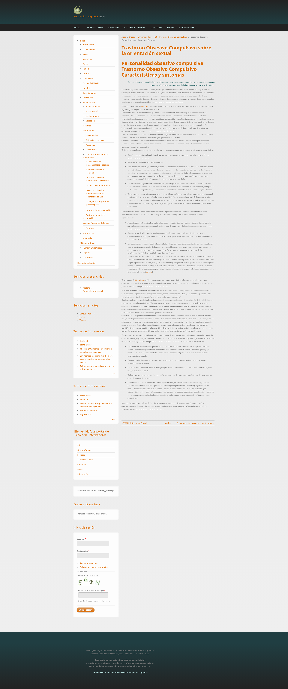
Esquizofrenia (89, 130)
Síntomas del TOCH (88, 410)
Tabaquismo (91, 149)
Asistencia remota (134, 27)
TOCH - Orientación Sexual (98, 185)
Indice (82, 40)
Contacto (156, 27)
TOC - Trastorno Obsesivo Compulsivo (170, 37)
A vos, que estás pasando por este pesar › (195, 423)
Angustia (144, 106)
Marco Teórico (89, 49)
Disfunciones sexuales (95, 140)
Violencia (90, 228)
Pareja (85, 64)
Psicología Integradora (87, 16)
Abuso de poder (93, 106)
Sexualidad (87, 59)
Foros (170, 27)
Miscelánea (88, 257)
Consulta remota (87, 313)
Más (113, 373)
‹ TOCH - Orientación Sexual (134, 423)
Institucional (88, 44)
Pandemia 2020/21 (91, 83)
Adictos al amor (92, 116)
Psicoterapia (88, 233)
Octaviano (139, 280)
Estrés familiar (92, 135)
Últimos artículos (87, 243)
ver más (149, 272)
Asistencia (87, 287)
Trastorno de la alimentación (98, 210)
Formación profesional (93, 291)
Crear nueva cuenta (89, 563)
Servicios (113, 27)
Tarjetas (86, 252)
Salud (85, 54)
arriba (167, 423)
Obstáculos (88, 97)
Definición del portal (86, 263)
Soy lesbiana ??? (87, 414)
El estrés (87, 125)
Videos (83, 320)
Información (186, 27)
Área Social (87, 238)
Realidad (84, 340)
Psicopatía (90, 145)
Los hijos (86, 73)
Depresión (90, 120)
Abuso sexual (92, 111)
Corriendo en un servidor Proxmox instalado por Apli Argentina (120, 672)
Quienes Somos (94, 27)
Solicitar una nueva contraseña (94, 567)
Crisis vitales (88, 78)
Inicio (77, 27)
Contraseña (83, 551)
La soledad (87, 88)
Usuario (81, 539)
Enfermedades (89, 102)
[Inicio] (120, 10)
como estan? (86, 344)
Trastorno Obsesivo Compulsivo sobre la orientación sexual (95, 193)
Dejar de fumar (89, 93)
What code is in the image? (91, 590)
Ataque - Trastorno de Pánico (96, 223)
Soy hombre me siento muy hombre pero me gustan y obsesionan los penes (96, 358)
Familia (86, 68)
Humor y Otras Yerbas (92, 247)
